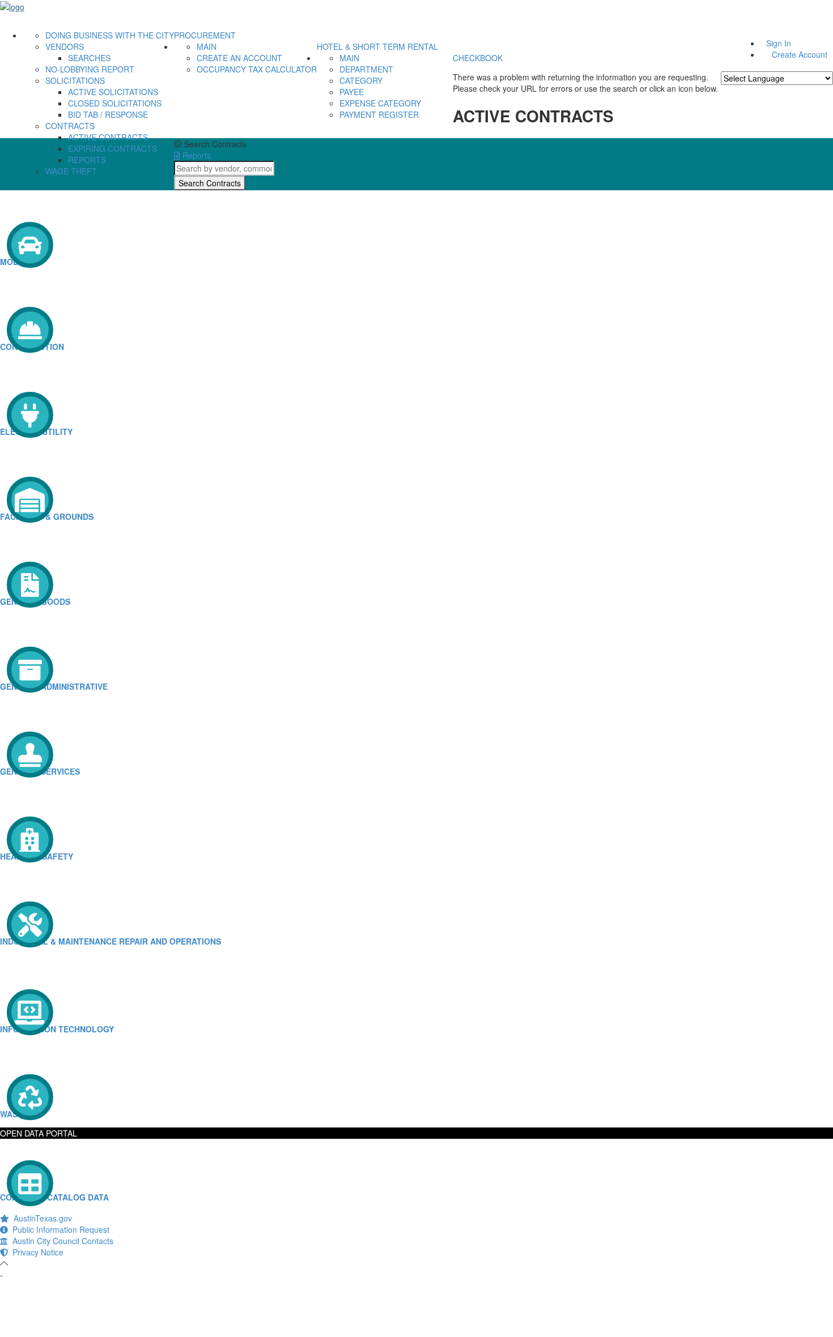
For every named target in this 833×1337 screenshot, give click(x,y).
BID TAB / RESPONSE (108, 114)
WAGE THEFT (71, 171)
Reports (195, 155)
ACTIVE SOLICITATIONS (113, 91)
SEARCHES (89, 57)
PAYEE (351, 91)
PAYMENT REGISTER (379, 114)
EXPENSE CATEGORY (380, 103)
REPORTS (87, 159)
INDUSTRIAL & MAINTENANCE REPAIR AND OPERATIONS (110, 941)
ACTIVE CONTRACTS (108, 137)
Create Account (799, 54)
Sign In (778, 43)
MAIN (206, 46)
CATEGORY (360, 80)
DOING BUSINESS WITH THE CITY (109, 35)
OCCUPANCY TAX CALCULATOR (257, 69)
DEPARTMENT (366, 69)
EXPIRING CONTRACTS (112, 148)
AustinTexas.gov (40, 1218)
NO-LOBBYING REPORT (89, 69)
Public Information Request (58, 1229)
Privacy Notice (35, 1252)
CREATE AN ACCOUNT (239, 57)
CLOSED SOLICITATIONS (115, 103)
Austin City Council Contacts (60, 1240)
